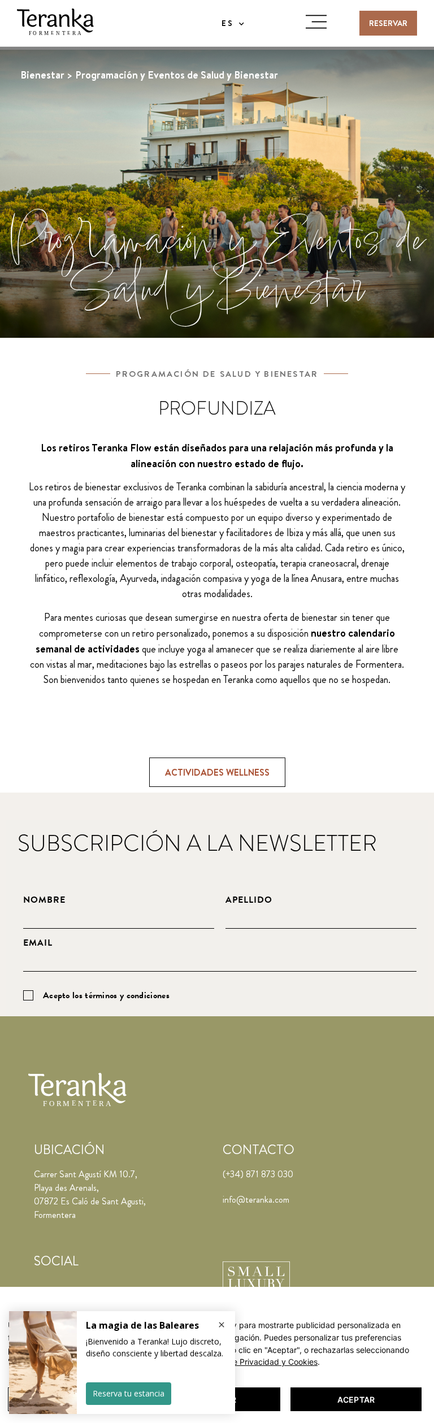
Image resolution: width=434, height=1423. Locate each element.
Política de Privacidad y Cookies (258, 1362)
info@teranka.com (256, 1199)
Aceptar (356, 1399)
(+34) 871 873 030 (258, 1174)
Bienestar (42, 75)
